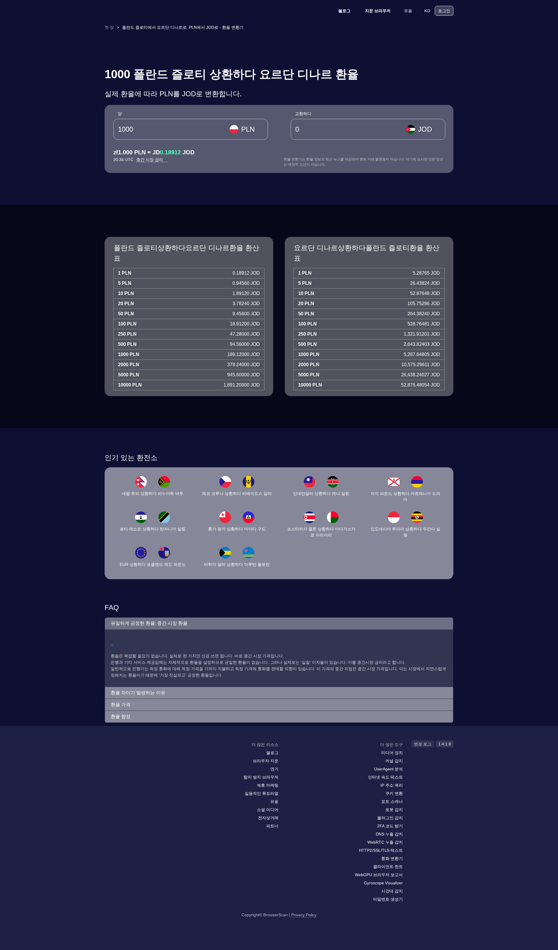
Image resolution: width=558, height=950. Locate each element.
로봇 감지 (394, 809)
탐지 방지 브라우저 (261, 777)
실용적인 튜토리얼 (261, 793)
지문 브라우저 (378, 10)
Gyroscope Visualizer (383, 883)
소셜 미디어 (267, 809)
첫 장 (109, 27)
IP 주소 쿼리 (391, 785)
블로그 (344, 10)
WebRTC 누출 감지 (385, 842)
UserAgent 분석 (388, 769)
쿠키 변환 (394, 793)
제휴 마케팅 (267, 785)
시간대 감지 (392, 891)
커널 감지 (394, 760)
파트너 (272, 826)
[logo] (134, 11)
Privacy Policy (303, 915)
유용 (408, 10)
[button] (279, 623)
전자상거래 (268, 817)
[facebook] (123, 756)
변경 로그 (422, 744)
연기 (274, 769)
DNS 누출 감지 (389, 834)
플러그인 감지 (390, 817)
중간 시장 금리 (150, 159)
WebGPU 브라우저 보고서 (379, 874)
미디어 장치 (392, 752)
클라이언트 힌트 (388, 866)
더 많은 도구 (391, 744)
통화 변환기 (392, 858)
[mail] (111, 755)
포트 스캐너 (392, 801)
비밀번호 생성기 (388, 899)
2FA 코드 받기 (390, 826)
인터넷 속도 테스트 (385, 777)
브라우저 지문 (265, 760)
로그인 (444, 10)
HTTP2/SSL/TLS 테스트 (381, 850)
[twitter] (135, 756)
